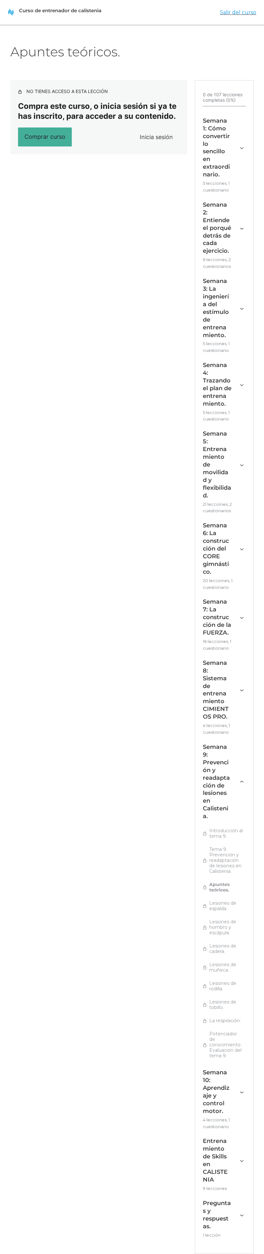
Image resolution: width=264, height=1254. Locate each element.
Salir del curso (238, 12)
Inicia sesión (156, 137)
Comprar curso (44, 136)
